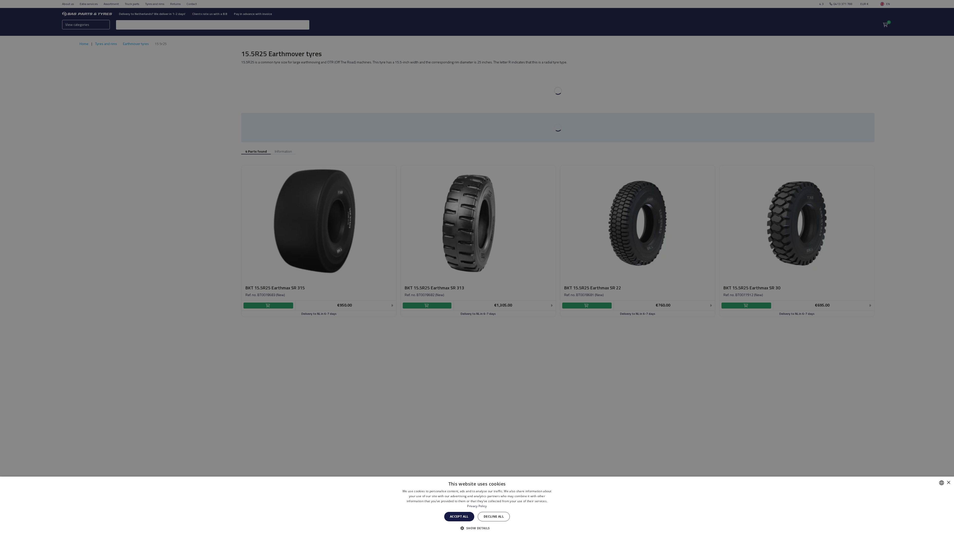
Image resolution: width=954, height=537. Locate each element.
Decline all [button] (494, 516)
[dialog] (477, 507)
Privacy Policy (477, 506)
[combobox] (941, 482)
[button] (477, 528)
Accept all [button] (459, 516)
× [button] (948, 483)
